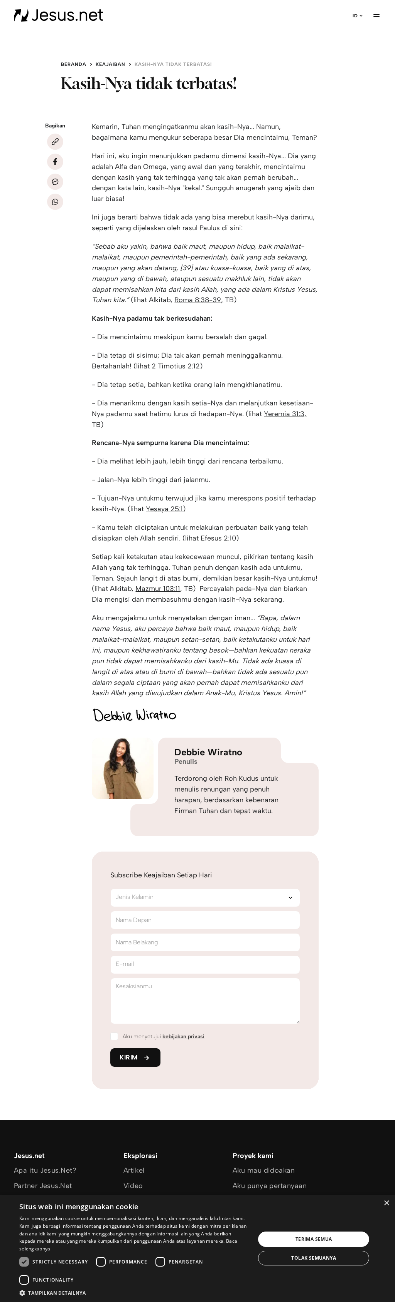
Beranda (73, 64)
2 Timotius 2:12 (176, 366)
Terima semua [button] (313, 1239)
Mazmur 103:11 (157, 588)
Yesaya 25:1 (164, 509)
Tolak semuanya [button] (313, 1258)
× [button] (386, 1203)
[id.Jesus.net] (58, 15)
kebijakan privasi (183, 1036)
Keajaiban (110, 64)
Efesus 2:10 (218, 538)
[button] (133, 1292)
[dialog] (197, 1248)
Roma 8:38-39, (198, 300)
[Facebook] (55, 162)
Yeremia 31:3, (285, 414)
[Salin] (55, 142)
